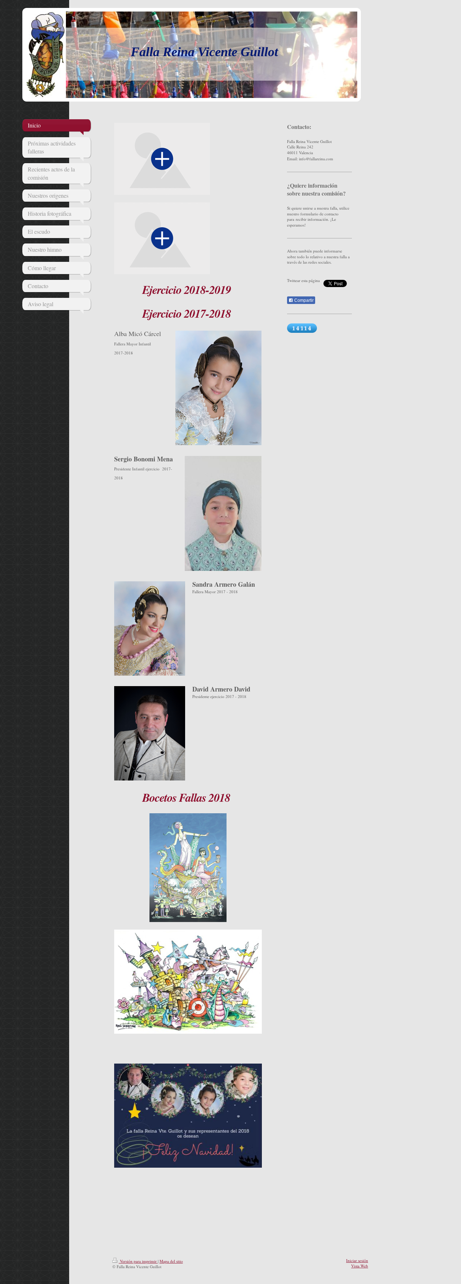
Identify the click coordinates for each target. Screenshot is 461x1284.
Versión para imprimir (138, 1261)
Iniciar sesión (357, 1260)
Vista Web (359, 1266)
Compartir (303, 300)
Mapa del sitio (171, 1261)
